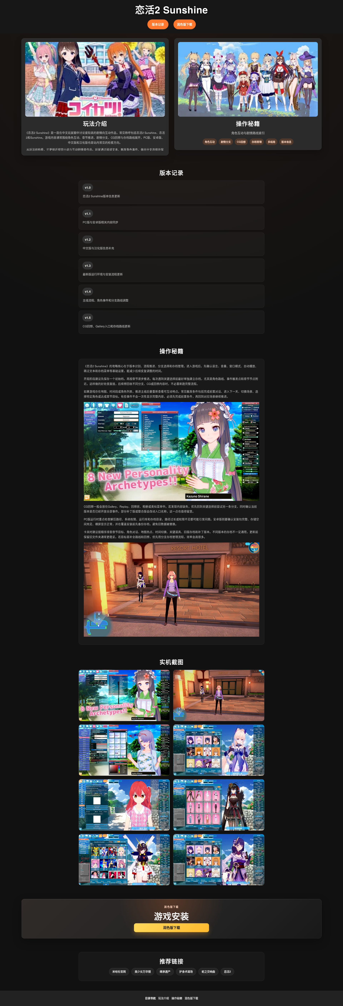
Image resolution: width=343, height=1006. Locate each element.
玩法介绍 (163, 998)
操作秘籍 (177, 998)
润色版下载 (184, 24)
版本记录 (158, 24)
